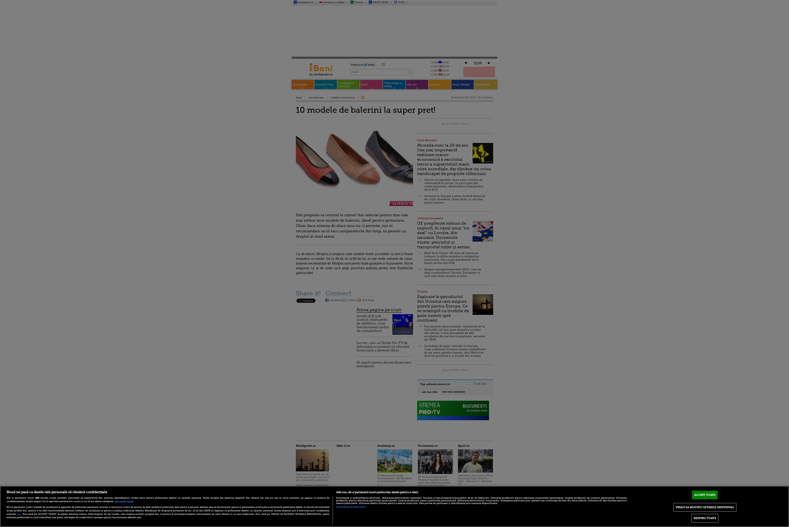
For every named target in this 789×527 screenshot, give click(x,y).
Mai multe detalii (124, 501)
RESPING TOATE (705, 518)
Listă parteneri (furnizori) (350, 507)
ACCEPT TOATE (705, 494)
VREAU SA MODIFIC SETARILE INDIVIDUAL (705, 507)
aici (19, 514)
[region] (394, 506)
